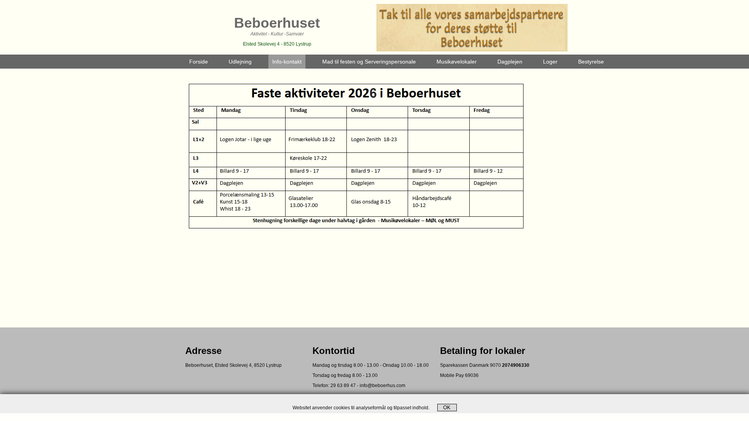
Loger (550, 61)
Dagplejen (509, 61)
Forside (198, 61)
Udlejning (240, 61)
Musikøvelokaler (457, 61)
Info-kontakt (287, 61)
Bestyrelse (591, 61)
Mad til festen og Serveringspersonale (369, 61)
